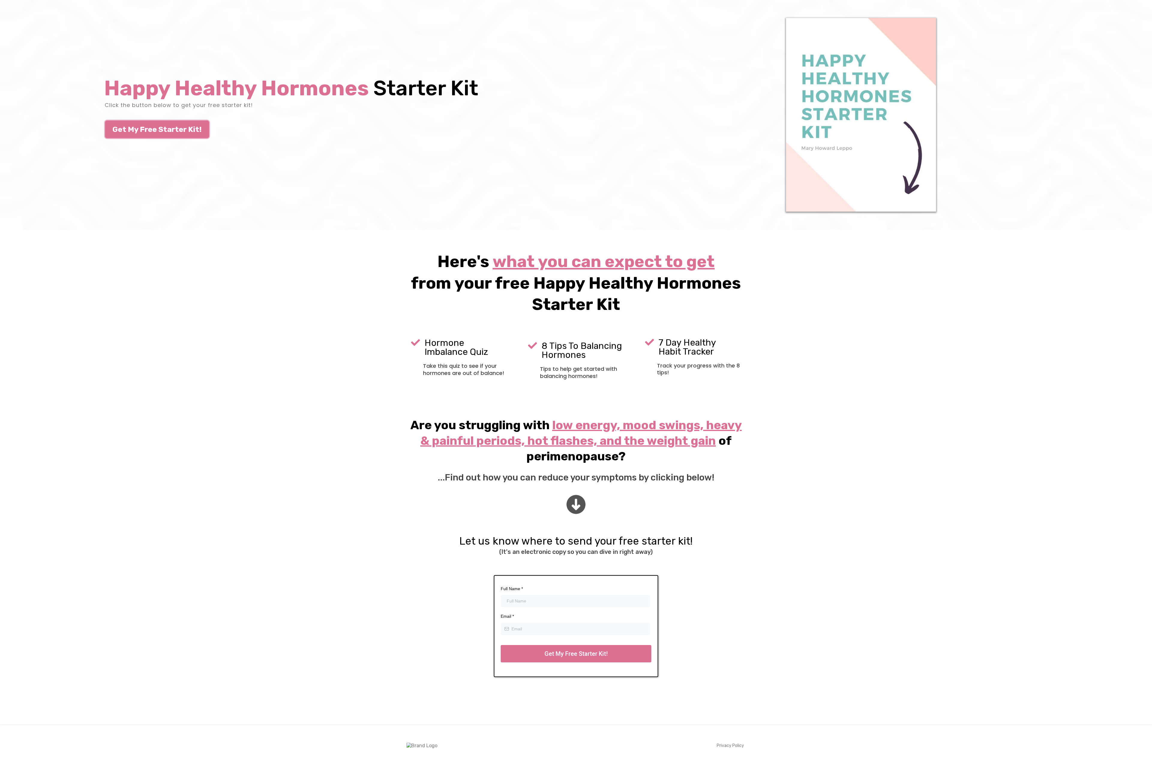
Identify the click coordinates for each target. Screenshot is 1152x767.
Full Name (512, 588)
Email (507, 616)
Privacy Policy (730, 745)
